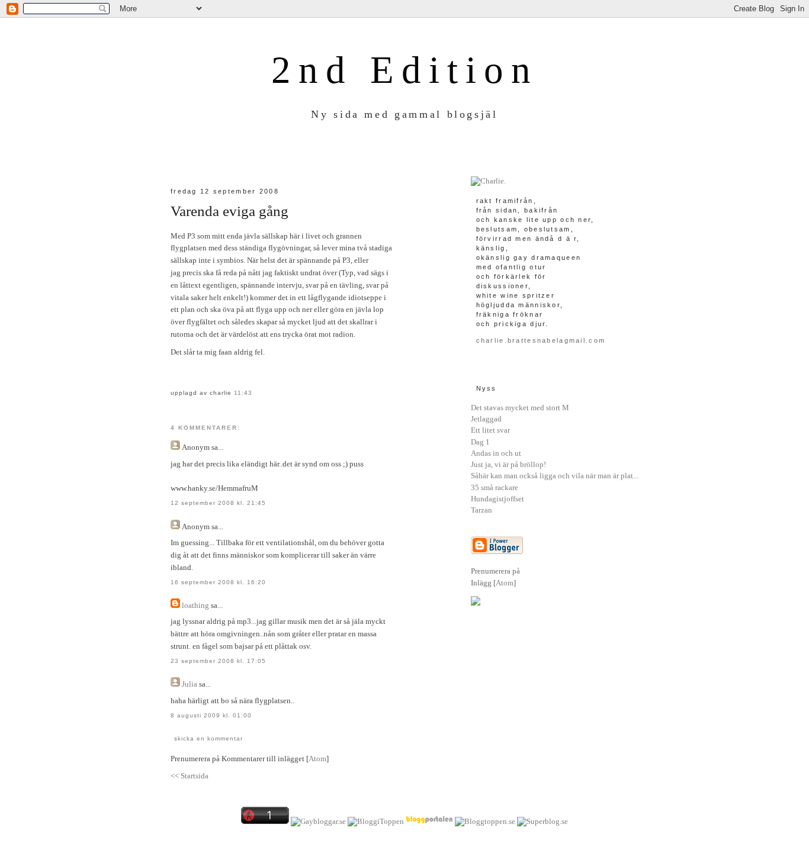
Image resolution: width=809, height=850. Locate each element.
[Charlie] (488, 180)
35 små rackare (494, 487)
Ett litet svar (490, 430)
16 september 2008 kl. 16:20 (218, 582)
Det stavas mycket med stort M (520, 407)
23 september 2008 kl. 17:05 (218, 661)
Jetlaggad (486, 418)
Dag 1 (480, 441)
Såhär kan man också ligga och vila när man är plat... (554, 475)
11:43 (243, 392)
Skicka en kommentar (208, 738)
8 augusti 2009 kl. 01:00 (211, 715)
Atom (317, 758)
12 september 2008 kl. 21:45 (218, 503)
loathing (195, 605)
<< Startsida (189, 775)
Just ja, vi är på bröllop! (508, 464)
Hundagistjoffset (497, 498)
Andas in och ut (496, 453)
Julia (189, 684)
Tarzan (481, 510)
